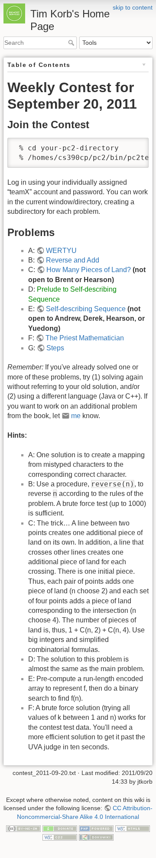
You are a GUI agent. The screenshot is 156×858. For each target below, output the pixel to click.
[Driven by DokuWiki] (96, 836)
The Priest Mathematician (85, 338)
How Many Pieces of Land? (88, 269)
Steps (55, 348)
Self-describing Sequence (86, 309)
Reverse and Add (72, 260)
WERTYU (61, 250)
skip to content (133, 7)
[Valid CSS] (59, 836)
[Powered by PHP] (96, 828)
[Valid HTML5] (132, 828)
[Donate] (59, 828)
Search (72, 43)
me (76, 415)
